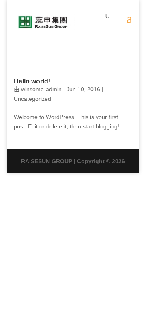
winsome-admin (41, 89)
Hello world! (32, 81)
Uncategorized (32, 99)
